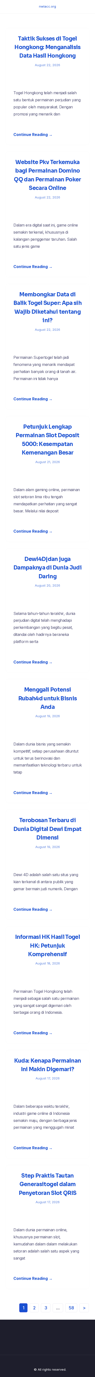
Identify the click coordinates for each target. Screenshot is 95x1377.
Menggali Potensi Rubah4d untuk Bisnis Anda (47, 698)
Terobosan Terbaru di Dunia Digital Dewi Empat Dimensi (47, 829)
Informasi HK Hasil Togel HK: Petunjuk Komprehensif (47, 946)
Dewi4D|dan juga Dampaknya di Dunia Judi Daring (47, 568)
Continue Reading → (33, 134)
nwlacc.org (47, 6)
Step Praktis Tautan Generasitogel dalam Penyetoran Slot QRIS (47, 1184)
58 (71, 1307)
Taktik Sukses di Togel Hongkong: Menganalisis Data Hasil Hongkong (47, 47)
